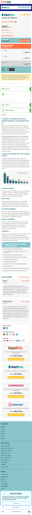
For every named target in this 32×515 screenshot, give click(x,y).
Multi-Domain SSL (5, 453)
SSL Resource (4, 474)
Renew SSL (3, 464)
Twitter (2, 488)
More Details (22, 79)
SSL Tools (3, 481)
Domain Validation (5, 460)
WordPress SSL (4, 467)
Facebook (3, 486)
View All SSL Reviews (24, 277)
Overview (4, 115)
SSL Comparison (5, 484)
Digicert (2, 438)
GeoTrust (3, 434)
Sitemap (3, 479)
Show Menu (30, 2)
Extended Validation (5, 446)
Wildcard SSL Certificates (7, 448)
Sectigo (2, 431)
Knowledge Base (5, 477)
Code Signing (4, 462)
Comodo (3, 429)
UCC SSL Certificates (6, 457)
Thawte (2, 436)
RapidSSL (3, 427)
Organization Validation (6, 450)
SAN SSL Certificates (6, 455)
